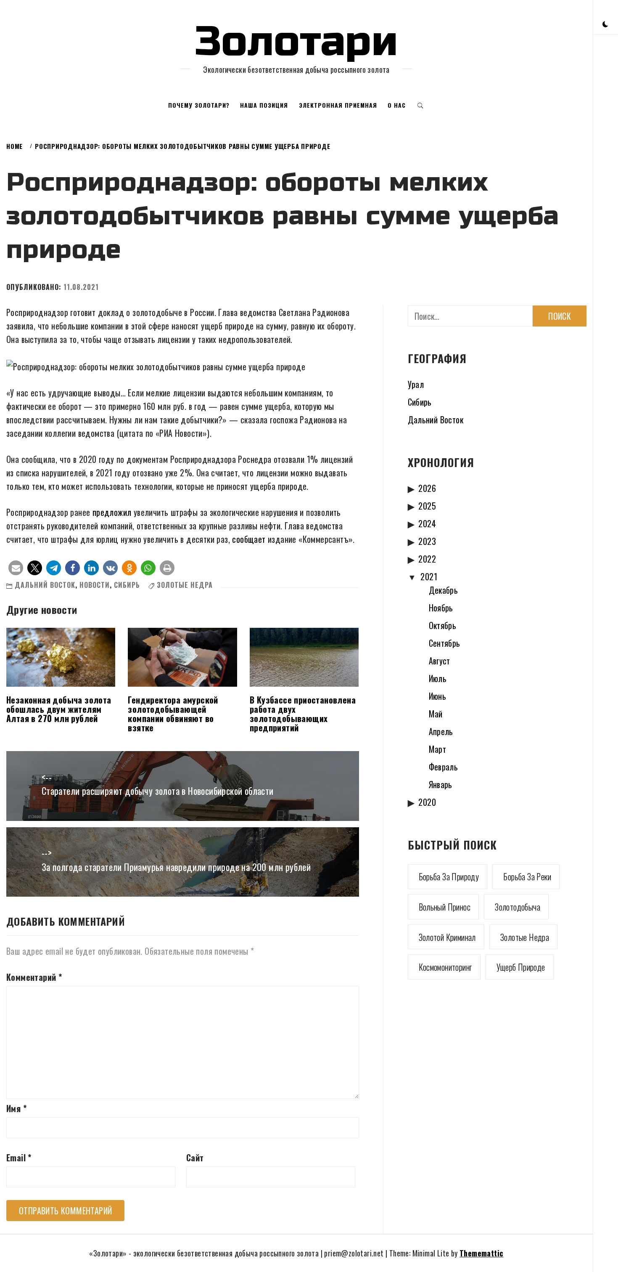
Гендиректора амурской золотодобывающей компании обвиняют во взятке (173, 713)
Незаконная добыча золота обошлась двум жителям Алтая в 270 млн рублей (58, 709)
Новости (94, 585)
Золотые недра (185, 585)
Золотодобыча (517, 906)
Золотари (296, 41)
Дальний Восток (45, 585)
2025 (427, 505)
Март (437, 749)
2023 (427, 541)
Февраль (443, 766)
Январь (440, 784)
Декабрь (443, 590)
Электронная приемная (338, 105)
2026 (427, 488)
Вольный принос (445, 906)
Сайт (195, 1157)
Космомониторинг (445, 967)
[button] (605, 23)
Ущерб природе (521, 967)
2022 (427, 558)
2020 (427, 802)
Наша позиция (264, 105)
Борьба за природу (449, 876)
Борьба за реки (527, 876)
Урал (416, 384)
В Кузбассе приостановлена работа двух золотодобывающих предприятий (303, 713)
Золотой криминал (447, 937)
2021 (428, 576)
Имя (16, 1108)
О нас (397, 105)
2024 (427, 523)
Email (19, 1157)
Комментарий (34, 977)
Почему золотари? (199, 105)
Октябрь (443, 625)
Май (436, 713)
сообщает (248, 539)
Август (439, 660)
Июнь (437, 696)
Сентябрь (444, 643)
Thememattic (481, 1253)
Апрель (441, 731)
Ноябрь (441, 607)
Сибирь (127, 585)
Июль (438, 678)
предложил (112, 512)
